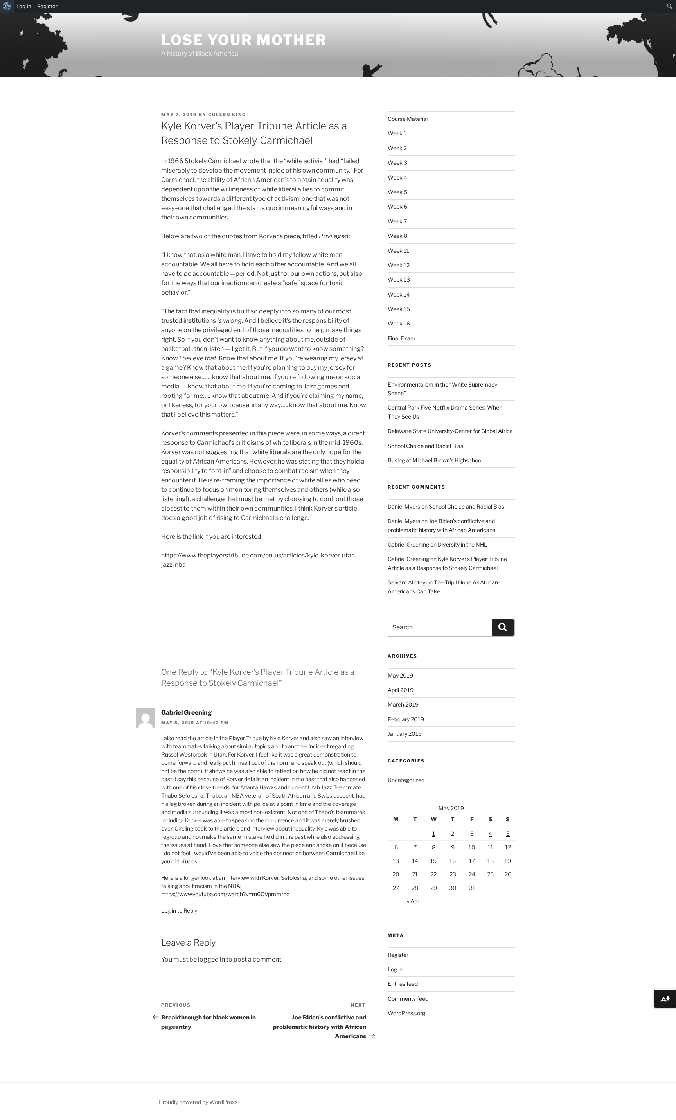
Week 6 (397, 206)
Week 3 (397, 162)
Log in (395, 969)
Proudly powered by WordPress (198, 1101)
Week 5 (397, 192)
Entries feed (403, 983)
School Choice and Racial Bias (425, 445)
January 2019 (405, 733)
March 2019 (403, 704)
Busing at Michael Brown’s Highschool (435, 460)
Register (398, 954)
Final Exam (401, 338)
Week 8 (397, 235)
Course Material (408, 118)
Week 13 (399, 279)
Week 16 (399, 323)
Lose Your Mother (244, 40)
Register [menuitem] (47, 6)
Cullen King (227, 114)
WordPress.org (406, 1013)
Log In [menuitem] (23, 6)
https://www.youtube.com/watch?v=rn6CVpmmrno (225, 894)
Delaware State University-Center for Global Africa (450, 431)
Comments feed (408, 998)
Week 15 (399, 309)
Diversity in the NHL (462, 544)
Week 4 (397, 177)
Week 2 (397, 148)
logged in (211, 959)
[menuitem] (7, 6)
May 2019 (400, 675)
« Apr (413, 901)
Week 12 (399, 265)
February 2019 (406, 719)
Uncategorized (406, 780)
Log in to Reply (179, 910)
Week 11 (398, 250)
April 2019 (401, 690)
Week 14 (399, 294)
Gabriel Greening (186, 712)
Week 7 (397, 221)
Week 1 (397, 133)
